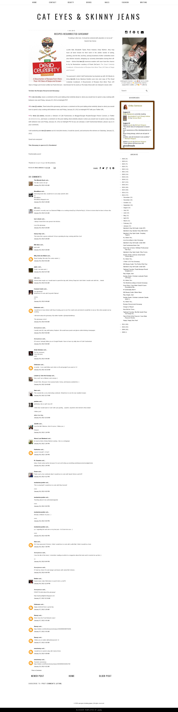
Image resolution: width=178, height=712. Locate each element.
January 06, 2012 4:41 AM (41, 185)
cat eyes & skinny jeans (89, 16)
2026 (123, 158)
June (125, 213)
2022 (123, 169)
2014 (123, 190)
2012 (123, 195)
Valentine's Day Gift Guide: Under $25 (134, 266)
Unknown (37, 307)
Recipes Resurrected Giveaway (132, 304)
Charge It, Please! (128, 307)
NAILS (107, 2)
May (125, 215)
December (127, 197)
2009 (123, 329)
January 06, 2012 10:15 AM (42, 369)
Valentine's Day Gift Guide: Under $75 (134, 228)
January (126, 226)
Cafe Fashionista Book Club (131, 245)
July (125, 210)
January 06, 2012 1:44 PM (42, 465)
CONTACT (52, 2)
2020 (123, 174)
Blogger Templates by (89, 710)
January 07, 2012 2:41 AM (41, 620)
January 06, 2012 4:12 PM (42, 476)
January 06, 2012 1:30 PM (42, 454)
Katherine (37, 449)
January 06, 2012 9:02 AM (41, 333)
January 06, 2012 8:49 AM (41, 301)
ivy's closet (37, 219)
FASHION (125, 2)
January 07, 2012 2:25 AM (41, 609)
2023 (123, 166)
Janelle (36, 423)
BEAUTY (71, 2)
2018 (123, 179)
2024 (123, 164)
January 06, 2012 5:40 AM (41, 202)
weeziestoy (37, 648)
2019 (123, 177)
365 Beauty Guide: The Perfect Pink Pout (135, 264)
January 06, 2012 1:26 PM (42, 443)
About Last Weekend (40, 438)
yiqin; (36, 267)
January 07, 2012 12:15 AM (42, 598)
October (126, 202)
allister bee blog (38, 415)
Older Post (105, 675)
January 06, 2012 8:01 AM (41, 261)
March (125, 220)
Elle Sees (37, 244)
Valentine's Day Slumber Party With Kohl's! (135, 231)
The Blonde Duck (39, 180)
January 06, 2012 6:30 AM (41, 250)
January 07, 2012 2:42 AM (41, 642)
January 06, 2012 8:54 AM (41, 321)
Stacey (36, 615)
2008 (123, 332)
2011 (123, 324)
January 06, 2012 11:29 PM (42, 583)
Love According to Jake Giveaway (133, 240)
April (125, 218)
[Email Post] (54, 168)
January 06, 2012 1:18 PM (42, 432)
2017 (123, 182)
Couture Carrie (38, 289)
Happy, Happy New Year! (130, 320)
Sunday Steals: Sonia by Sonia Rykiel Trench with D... (134, 255)
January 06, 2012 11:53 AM (42, 417)
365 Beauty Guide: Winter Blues (132, 292)
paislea (36, 401)
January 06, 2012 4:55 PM (42, 535)
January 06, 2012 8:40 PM (42, 572)
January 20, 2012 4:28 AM (41, 653)
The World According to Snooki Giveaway (135, 283)
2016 (123, 184)
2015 (123, 187)
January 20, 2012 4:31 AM (41, 666)
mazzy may (37, 233)
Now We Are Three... (129, 309)
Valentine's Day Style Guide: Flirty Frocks (135, 252)
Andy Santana (38, 350)
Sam (35, 390)
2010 (123, 327)
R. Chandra (37, 460)
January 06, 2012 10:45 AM (42, 384)
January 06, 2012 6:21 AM (41, 213)
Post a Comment (36, 670)
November (127, 200)
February (126, 223)
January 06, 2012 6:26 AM (41, 239)
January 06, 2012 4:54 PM (42, 521)
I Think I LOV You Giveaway (131, 261)
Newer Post (37, 675)
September (127, 205)
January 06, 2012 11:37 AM (42, 395)
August (126, 207)
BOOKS (89, 2)
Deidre (36, 578)
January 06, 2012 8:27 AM (41, 272)
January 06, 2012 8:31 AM (41, 283)
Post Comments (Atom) (52, 683)
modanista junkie (39, 482)
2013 (123, 192)
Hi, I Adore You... (128, 237)
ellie (35, 208)
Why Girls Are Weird (40, 255)
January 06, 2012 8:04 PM (42, 561)
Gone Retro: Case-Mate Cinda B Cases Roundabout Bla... (135, 286)
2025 (123, 161)
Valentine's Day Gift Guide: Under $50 (134, 243)
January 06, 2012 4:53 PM (42, 491)
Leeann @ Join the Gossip (42, 375)
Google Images (40, 163)
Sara (35, 541)
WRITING (143, 2)
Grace (36, 471)
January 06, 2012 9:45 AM (41, 358)
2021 (123, 171)
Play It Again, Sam (128, 273)
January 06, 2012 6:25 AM (41, 227)
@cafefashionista (34, 119)
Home (34, 2)
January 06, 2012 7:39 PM (42, 546)
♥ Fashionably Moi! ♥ (129, 289)
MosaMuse (37, 191)
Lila (35, 278)
